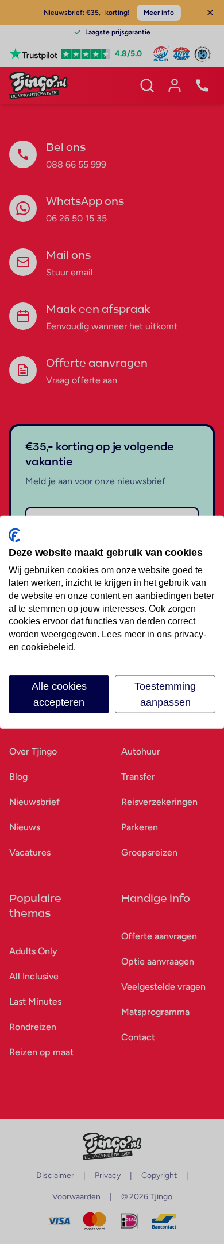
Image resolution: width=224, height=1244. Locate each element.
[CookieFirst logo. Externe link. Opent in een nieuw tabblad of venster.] (14, 535)
